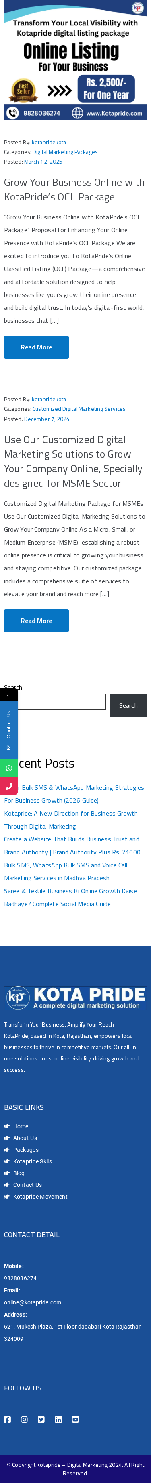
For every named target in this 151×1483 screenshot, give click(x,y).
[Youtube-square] (75, 1420)
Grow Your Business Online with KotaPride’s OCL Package (74, 189)
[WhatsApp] (9, 768)
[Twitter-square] (41, 1420)
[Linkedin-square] (58, 1420)
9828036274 (20, 1278)
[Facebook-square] (7, 1420)
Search (13, 687)
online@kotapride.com (32, 1302)
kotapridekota (49, 142)
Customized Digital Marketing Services (79, 408)
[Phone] (9, 786)
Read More (36, 347)
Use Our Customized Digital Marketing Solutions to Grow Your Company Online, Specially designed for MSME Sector (73, 461)
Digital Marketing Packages (65, 151)
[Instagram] (24, 1420)
